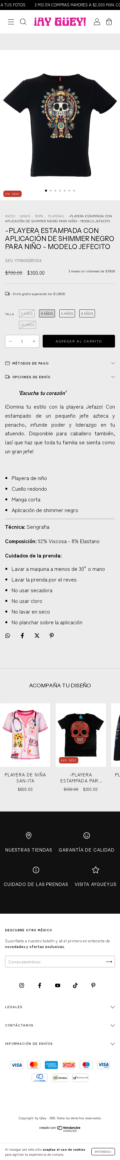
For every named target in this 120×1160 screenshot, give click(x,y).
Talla (9, 314)
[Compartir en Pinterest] (51, 635)
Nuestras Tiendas (28, 850)
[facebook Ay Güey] (40, 985)
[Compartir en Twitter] (37, 635)
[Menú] (11, 22)
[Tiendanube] (60, 1130)
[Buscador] (23, 22)
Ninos (25, 215)
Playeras (56, 215)
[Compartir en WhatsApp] (7, 635)
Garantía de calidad (87, 850)
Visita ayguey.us (95, 884)
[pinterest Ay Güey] (93, 985)
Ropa (39, 215)
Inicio (10, 215)
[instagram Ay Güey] (22, 985)
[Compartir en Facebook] (23, 635)
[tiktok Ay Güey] (75, 985)
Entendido (103, 1151)
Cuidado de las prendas (36, 884)
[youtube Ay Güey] (58, 985)
